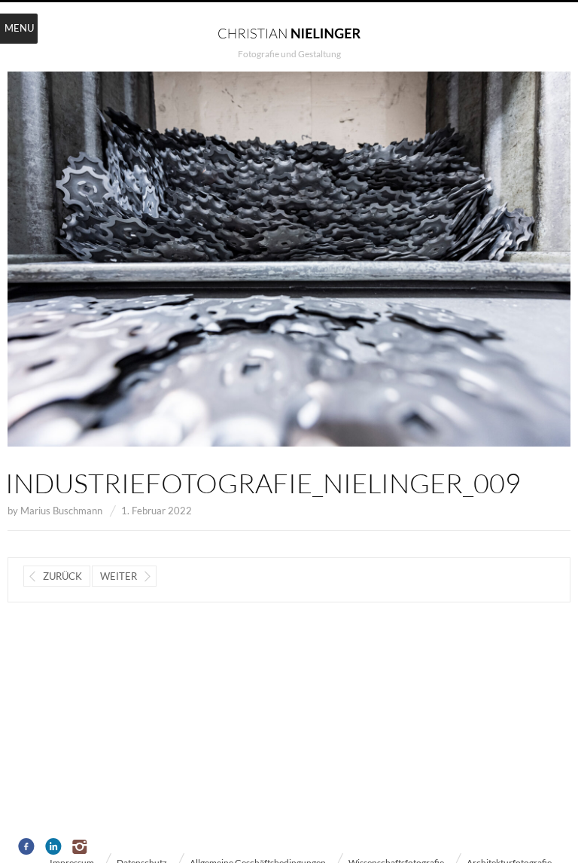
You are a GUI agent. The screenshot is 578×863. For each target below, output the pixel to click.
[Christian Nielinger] (289, 32)
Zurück (62, 576)
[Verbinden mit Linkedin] (53, 847)
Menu (19, 28)
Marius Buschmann (61, 511)
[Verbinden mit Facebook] (26, 847)
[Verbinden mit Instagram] (81, 847)
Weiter (118, 576)
